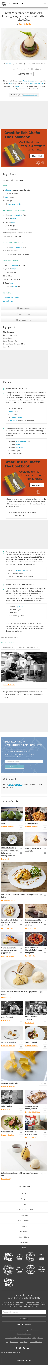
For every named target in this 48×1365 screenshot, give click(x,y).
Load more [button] (23, 1186)
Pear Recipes (8, 648)
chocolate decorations (11, 297)
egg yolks (14, 222)
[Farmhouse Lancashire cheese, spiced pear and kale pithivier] (24, 877)
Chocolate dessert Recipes (28, 648)
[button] (45, 3)
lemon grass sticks (14, 204)
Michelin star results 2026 (24, 1210)
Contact (11, 1330)
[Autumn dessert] (36, 814)
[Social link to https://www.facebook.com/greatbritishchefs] (16, 1348)
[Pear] (12, 814)
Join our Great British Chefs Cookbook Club (18, 1338)
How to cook (24, 1232)
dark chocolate (16, 215)
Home (24, 1193)
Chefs (24, 1204)
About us (40, 1338)
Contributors (14, 1342)
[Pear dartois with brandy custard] (36, 1097)
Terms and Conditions (36, 1342)
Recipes (24, 1199)
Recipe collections (24, 1221)
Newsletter (24, 1242)
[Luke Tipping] (12, 1097)
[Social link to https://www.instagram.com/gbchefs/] (24, 1348)
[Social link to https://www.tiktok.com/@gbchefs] (32, 1348)
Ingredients (24, 1215)
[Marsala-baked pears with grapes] (36, 939)
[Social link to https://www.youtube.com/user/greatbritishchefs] (28, 1348)
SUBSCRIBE (14, 767)
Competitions (24, 1237)
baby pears (8, 190)
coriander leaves (9, 301)
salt (11, 283)
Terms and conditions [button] (10, 771)
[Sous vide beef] (12, 1122)
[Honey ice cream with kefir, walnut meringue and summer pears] (12, 839)
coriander (14, 265)
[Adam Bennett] (12, 1008)
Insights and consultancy (32, 1330)
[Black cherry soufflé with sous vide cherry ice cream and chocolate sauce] (36, 911)
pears (10, 83)
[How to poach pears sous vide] (36, 839)
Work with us (19, 1330)
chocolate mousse (36, 83)
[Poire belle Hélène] (12, 1033)
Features (24, 1226)
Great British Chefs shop (24, 1334)
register (18, 785)
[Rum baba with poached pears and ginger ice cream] (24, 974)
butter (13, 219)
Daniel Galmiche (25, 24)
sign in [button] (11, 785)
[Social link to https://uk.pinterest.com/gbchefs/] (20, 1348)
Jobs (7, 1342)
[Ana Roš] (36, 1008)
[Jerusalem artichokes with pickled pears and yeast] (12, 911)
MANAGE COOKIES (24, 1360)
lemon (6, 197)
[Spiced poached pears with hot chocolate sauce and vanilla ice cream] (24, 1156)
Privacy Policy (24, 1342)
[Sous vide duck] (36, 1033)
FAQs (34, 1338)
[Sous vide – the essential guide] (36, 1122)
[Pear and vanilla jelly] (24, 1066)
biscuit (17, 86)
